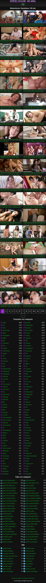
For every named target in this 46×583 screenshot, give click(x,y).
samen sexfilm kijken (31, 524)
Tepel (4, 438)
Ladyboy (5, 440)
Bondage (28, 417)
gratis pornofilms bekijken (10, 493)
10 (34, 311)
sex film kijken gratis (31, 531)
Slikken (5, 469)
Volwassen (28, 453)
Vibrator (5, 407)
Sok (26, 471)
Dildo (27, 384)
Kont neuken (6, 384)
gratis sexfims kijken (31, 506)
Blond (4, 333)
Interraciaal (6, 394)
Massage (28, 445)
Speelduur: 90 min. (23, 1)
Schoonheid (6, 351)
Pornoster (28, 376)
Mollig (27, 440)
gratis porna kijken (30, 488)
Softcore (27, 402)
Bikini (4, 435)
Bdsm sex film (7, 569)
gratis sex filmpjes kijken (10, 501)
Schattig (27, 343)
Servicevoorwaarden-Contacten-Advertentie (23, 578)
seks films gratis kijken (9, 526)
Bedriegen (6, 451)
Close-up (28, 381)
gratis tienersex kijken (31, 508)
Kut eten (5, 415)
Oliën (27, 422)
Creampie (5, 458)
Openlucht (6, 389)
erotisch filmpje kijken (9, 480)
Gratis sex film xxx (8, 561)
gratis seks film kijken (9, 496)
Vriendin (5, 387)
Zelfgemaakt (29, 392)
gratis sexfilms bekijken (32, 503)
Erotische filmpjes (8, 551)
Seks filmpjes (29, 564)
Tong (26, 451)
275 (42, 311)
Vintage (5, 445)
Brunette (27, 322)
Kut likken (28, 346)
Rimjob (27, 458)
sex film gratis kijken (8, 531)
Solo (4, 366)
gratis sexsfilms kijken (9, 508)
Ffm (26, 407)
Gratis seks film (29, 556)
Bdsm (27, 415)
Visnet (27, 466)
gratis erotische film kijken (10, 483)
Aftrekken (5, 399)
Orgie (27, 469)
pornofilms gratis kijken (9, 524)
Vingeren (28, 356)
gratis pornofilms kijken (32, 493)
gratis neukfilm (29, 485)
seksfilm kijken (29, 526)
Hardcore (28, 328)
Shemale (28, 438)
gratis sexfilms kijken (9, 506)
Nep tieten (6, 466)
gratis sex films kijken (9, 503)
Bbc (4, 402)
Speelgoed (28, 351)
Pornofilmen (29, 561)
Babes (4, 338)
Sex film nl (28, 566)
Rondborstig (29, 325)
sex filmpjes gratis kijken (10, 534)
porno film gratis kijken (32, 516)
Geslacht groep (7, 417)
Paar (26, 399)
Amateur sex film (30, 569)
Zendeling (6, 343)
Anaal (4, 358)
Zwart (27, 389)
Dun (4, 392)
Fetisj (4, 463)
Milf (26, 340)
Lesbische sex (29, 558)
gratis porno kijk (30, 490)
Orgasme (5, 422)
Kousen (27, 358)
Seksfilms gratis (30, 548)
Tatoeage (5, 397)
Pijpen (4, 322)
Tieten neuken (7, 448)
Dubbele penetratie (31, 456)
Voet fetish (28, 474)
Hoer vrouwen (7, 420)
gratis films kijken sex (9, 485)
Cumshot (5, 379)
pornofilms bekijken (8, 521)
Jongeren (28, 338)
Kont (4, 328)
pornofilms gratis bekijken (32, 521)
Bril (4, 461)
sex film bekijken (30, 529)
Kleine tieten (29, 330)
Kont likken (28, 443)
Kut (4, 325)
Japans (5, 353)
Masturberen (29, 348)
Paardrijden (6, 335)
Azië (4, 346)
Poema (27, 435)
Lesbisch (28, 369)
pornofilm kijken (7, 519)
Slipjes (27, 363)
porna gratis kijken (8, 516)
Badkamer (6, 471)
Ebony (27, 433)
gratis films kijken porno (32, 483)
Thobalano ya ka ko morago (11, 556)
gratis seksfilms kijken (9, 498)
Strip (26, 374)
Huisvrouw (28, 404)
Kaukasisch (28, 387)
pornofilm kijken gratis (31, 519)
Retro (27, 448)
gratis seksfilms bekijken (32, 496)
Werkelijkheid (7, 430)
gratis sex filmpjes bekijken (33, 498)
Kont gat (5, 412)
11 (38, 311)
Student (5, 433)
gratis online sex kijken (9, 488)
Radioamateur (7, 369)
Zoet (26, 379)
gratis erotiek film (30, 480)
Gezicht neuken (30, 420)
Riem (4, 410)
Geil (26, 361)
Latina (27, 425)
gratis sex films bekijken (32, 501)
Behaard (5, 361)
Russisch (28, 428)
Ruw (4, 443)
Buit (4, 340)
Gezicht (5, 404)
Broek (4, 453)
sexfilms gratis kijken (31, 542)
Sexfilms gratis (7, 548)
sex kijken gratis (7, 537)
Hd (26, 366)
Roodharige (28, 394)
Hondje (27, 335)
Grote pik (5, 376)
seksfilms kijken (7, 529)
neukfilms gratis (7, 513)
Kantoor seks (29, 463)
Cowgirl (5, 348)
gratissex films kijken (9, 511)
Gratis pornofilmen (30, 553)
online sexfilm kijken (31, 513)
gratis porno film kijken (9, 490)
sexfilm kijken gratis (31, 539)
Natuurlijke (28, 371)
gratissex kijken (29, 511)
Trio (4, 356)
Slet (4, 363)
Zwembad (5, 474)
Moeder (27, 410)
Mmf (26, 412)
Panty (27, 461)
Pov (4, 381)
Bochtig (27, 397)
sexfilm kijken (6, 539)
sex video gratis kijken (31, 537)
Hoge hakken (6, 425)
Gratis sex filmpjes (8, 571)
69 (3, 428)
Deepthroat (6, 371)
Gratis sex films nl (8, 558)
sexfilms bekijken (8, 542)
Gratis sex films (29, 551)
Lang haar (28, 430)
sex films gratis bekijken (32, 534)
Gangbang (6, 456)
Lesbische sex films (8, 553)
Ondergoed (6, 374)
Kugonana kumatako (31, 571)
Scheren (27, 333)
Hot (26, 353)
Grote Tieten (6, 330)
